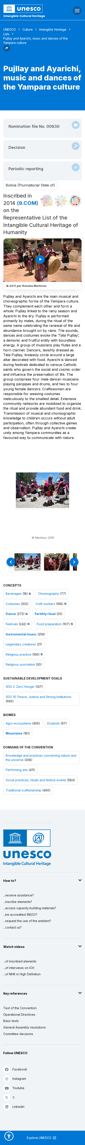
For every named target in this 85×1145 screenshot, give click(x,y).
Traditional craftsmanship (23, 790)
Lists (6, 34)
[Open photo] (42, 490)
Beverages (14, 593)
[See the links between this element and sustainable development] (75, 200)
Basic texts (11, 1021)
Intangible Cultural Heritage (24, 16)
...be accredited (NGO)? (20, 914)
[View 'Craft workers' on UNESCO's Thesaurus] (64, 604)
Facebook (19, 1069)
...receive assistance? (18, 895)
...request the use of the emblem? (27, 921)
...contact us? (12, 927)
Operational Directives (19, 1014)
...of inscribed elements (19, 961)
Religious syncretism (20, 664)
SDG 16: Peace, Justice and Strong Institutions (38, 697)
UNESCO (9, 29)
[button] (6, 50)
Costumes (13, 604)
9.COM (27, 203)
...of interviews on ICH (18, 968)
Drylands (53, 723)
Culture (27, 29)
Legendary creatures (21, 644)
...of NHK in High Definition (22, 974)
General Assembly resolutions (24, 1027)
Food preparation (49, 624)
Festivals (12, 624)
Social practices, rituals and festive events (36, 780)
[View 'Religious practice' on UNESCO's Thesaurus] (41, 654)
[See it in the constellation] (46, 200)
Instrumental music (21, 634)
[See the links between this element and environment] (61, 200)
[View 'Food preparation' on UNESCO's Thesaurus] (71, 624)
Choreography (48, 593)
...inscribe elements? (17, 902)
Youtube (18, 1088)
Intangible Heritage (52, 29)
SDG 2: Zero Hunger (20, 686)
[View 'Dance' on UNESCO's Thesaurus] (26, 614)
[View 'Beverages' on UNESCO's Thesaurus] (29, 593)
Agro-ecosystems (18, 723)
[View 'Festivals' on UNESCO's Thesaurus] (28, 624)
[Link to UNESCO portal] (28, 9)
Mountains (14, 733)
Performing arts (17, 770)
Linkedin (18, 1106)
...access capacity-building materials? (29, 908)
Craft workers (45, 604)
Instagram (19, 1078)
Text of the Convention (20, 1008)
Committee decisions (18, 1034)
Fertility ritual (45, 614)
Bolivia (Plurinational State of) (30, 185)
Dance (11, 614)
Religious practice (18, 654)
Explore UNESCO (39, 1138)
